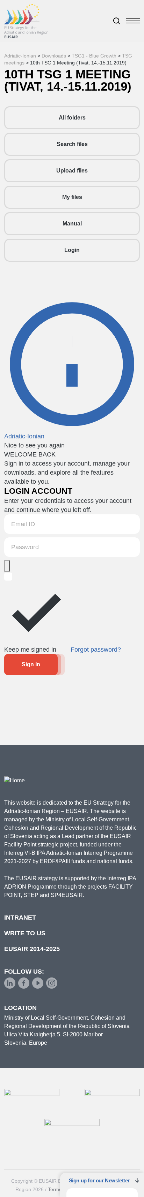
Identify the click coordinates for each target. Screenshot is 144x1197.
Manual (72, 224)
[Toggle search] (117, 21)
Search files (72, 144)
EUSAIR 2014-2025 (32, 948)
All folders (72, 118)
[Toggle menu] (133, 21)
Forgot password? (96, 649)
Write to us (24, 933)
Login (72, 250)
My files (72, 197)
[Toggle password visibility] (7, 565)
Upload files (72, 171)
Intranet (20, 917)
